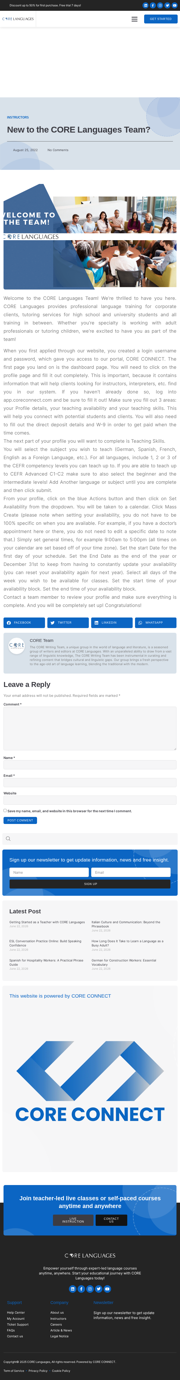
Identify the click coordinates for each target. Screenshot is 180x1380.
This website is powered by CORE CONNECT (60, 996)
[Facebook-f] (153, 5)
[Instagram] (160, 5)
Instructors (18, 117)
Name (9, 758)
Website (10, 793)
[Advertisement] (90, 62)
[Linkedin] (145, 5)
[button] (134, 19)
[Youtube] (175, 5)
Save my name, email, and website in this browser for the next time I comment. (70, 811)
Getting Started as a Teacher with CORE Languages (47, 922)
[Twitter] (167, 5)
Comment (13, 704)
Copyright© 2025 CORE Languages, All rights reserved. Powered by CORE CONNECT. (60, 1362)
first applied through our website (66, 351)
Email (9, 776)
